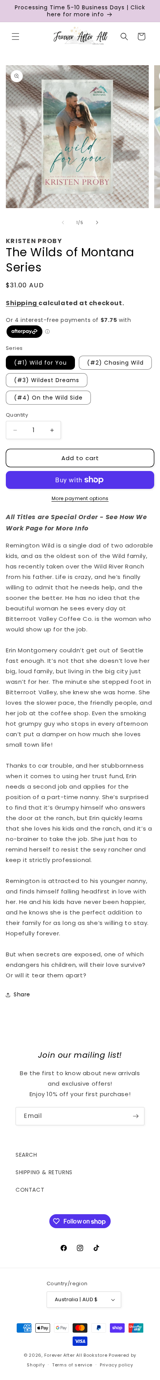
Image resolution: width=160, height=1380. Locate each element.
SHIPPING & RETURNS (44, 1172)
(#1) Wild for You (40, 363)
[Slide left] (62, 222)
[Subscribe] (135, 1116)
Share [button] (22, 994)
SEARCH (26, 1155)
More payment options (80, 498)
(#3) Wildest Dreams (46, 380)
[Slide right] (97, 222)
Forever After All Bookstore (76, 1355)
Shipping (22, 303)
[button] (15, 36)
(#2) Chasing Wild (115, 363)
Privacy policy (116, 1365)
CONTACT (30, 1190)
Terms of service (72, 1365)
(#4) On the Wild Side (48, 397)
